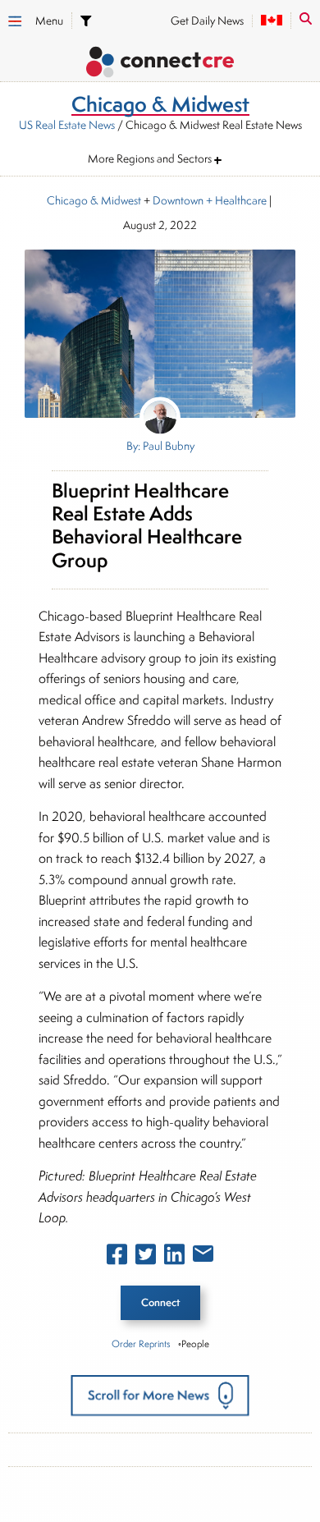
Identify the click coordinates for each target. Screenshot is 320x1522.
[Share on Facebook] (117, 1257)
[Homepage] (160, 64)
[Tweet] (145, 1257)
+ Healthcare (235, 200)
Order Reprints (141, 1343)
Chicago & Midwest (94, 200)
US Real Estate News (67, 124)
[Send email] (203, 1256)
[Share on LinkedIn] (174, 1257)
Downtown (178, 200)
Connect (160, 1302)
